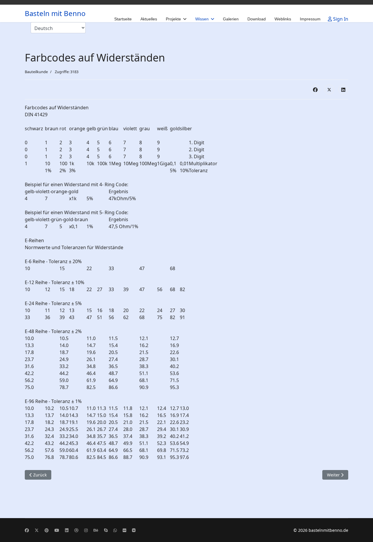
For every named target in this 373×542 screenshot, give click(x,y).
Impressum (310, 19)
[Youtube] (56, 530)
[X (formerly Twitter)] (329, 89)
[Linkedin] (66, 530)
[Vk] (134, 530)
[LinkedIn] (343, 89)
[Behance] (96, 530)
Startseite (123, 19)
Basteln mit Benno (55, 13)
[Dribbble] (76, 530)
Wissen (202, 19)
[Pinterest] (47, 530)
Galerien (231, 19)
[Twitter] (37, 530)
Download (256, 19)
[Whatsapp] (115, 530)
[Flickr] (124, 530)
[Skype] (106, 530)
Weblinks (283, 19)
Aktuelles (148, 19)
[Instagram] (86, 530)
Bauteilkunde (36, 71)
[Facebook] (315, 89)
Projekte (173, 19)
